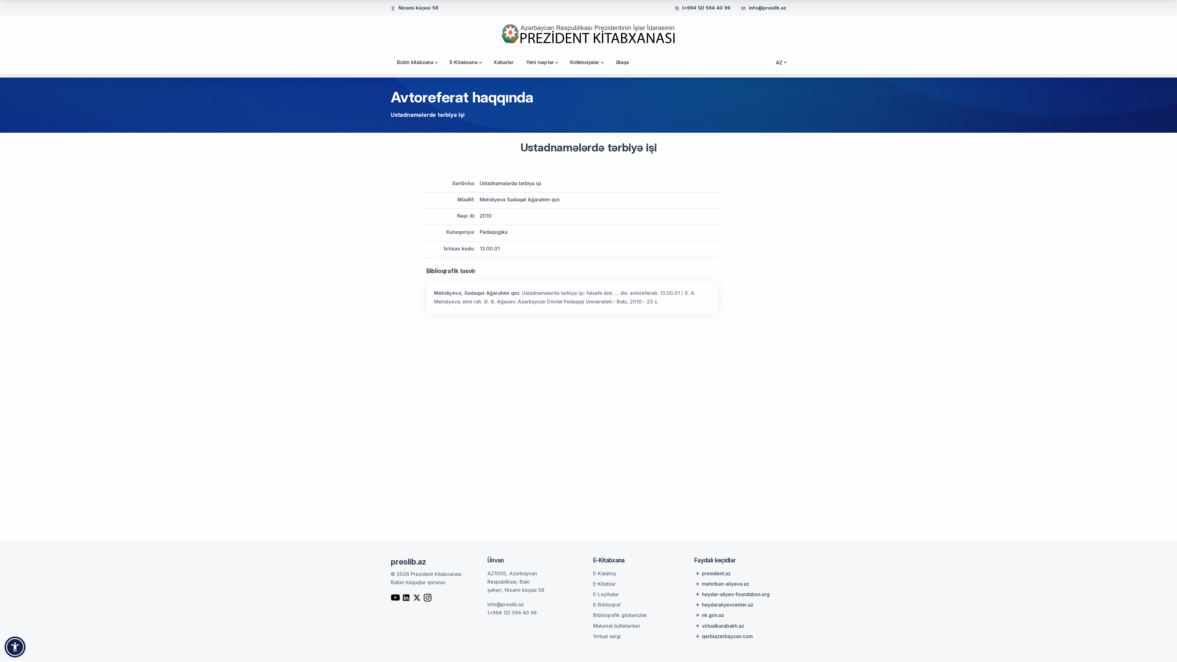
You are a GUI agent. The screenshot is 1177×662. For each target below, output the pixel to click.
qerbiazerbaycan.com (727, 636)
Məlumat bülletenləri (616, 626)
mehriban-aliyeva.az (725, 584)
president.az (716, 573)
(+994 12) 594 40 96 (706, 8)
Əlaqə (622, 62)
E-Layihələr (606, 594)
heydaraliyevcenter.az (727, 605)
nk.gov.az (713, 615)
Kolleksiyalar (584, 62)
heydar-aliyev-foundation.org (736, 594)
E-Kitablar (604, 584)
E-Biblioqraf (607, 605)
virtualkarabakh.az (723, 626)
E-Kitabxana (464, 62)
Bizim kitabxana (415, 62)
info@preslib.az (767, 8)
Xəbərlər (503, 62)
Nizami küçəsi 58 (418, 8)
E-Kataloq (604, 573)
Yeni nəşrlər (540, 62)
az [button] (779, 62)
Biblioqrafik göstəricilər (620, 615)
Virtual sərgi (607, 636)
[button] (15, 647)
